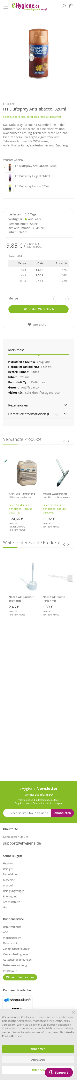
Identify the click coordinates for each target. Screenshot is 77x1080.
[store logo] (29, 7)
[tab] (38, 350)
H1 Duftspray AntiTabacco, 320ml (36, 166)
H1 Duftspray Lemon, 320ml (32, 186)
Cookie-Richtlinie (12, 1036)
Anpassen (38, 1059)
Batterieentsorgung (15, 965)
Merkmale (16, 350)
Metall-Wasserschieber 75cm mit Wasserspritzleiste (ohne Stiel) (56, 499)
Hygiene (8, 863)
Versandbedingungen (16, 954)
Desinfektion (10, 874)
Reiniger (8, 869)
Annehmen (38, 1049)
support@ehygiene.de (22, 843)
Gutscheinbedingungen (17, 959)
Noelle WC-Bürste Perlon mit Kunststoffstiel (54, 600)
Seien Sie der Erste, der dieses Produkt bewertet (32, 117)
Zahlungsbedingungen (16, 948)
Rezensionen (18, 405)
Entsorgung (10, 896)
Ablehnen (38, 1070)
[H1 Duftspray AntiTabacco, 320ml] (10, 168)
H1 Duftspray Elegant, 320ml (32, 176)
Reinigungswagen (13, 891)
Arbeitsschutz (11, 902)
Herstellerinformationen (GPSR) (32, 414)
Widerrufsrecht (12, 938)
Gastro (7, 907)
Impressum (10, 970)
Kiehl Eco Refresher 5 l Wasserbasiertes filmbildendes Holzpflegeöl (22, 499)
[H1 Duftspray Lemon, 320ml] (10, 188)
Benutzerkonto (12, 927)
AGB (5, 932)
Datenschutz (10, 943)
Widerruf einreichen (20, 977)
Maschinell (9, 880)
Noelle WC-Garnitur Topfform (21, 598)
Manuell (8, 885)
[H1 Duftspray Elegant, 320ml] (10, 178)
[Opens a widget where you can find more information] (59, 1073)
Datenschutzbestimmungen (47, 803)
